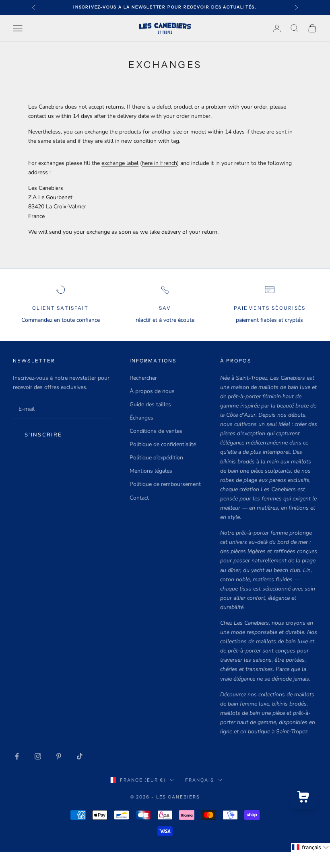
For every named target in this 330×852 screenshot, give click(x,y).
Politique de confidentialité (163, 444)
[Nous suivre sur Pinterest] (59, 756)
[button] (310, 847)
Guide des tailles (150, 404)
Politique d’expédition (156, 457)
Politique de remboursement (165, 484)
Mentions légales (151, 471)
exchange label (119, 163)
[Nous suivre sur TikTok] (80, 756)
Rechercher (143, 378)
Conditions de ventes (156, 431)
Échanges (141, 418)
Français (199, 780)
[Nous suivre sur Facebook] (17, 756)
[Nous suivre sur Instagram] (38, 756)
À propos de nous (152, 391)
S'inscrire (43, 434)
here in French (159, 163)
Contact (139, 498)
